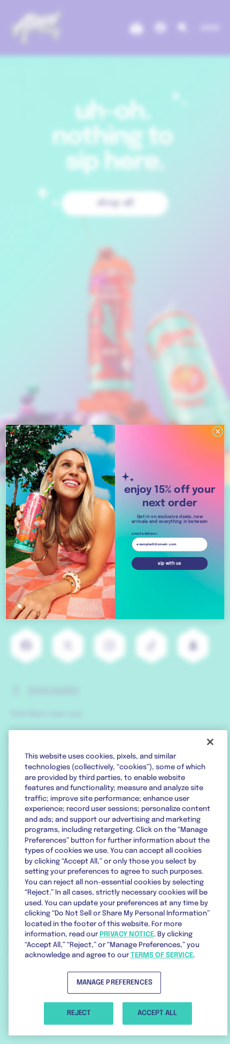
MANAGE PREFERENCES (114, 982)
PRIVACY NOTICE (126, 934)
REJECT (78, 1013)
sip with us (169, 563)
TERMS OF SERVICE (162, 955)
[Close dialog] (218, 431)
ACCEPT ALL (157, 1013)
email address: (144, 534)
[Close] (210, 742)
